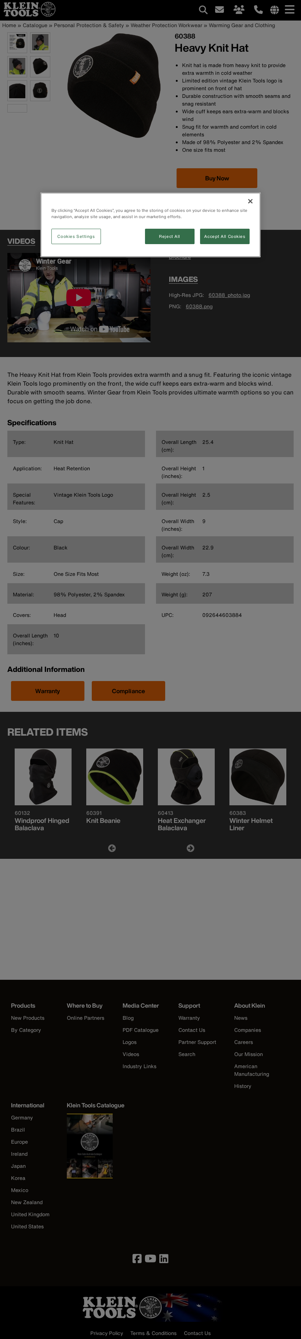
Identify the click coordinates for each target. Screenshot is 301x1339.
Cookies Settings (76, 236)
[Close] (250, 201)
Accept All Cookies (224, 236)
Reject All (169, 236)
